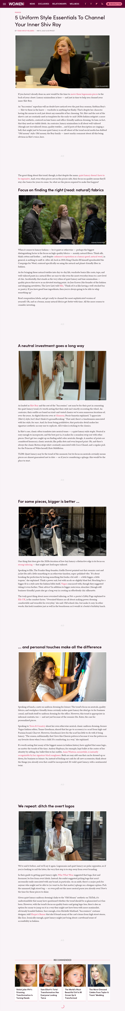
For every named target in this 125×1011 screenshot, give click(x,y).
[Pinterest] (91, 4)
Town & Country (37, 726)
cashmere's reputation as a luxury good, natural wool (78, 256)
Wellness (74, 4)
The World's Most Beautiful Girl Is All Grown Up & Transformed (73, 993)
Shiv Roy (34, 405)
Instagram (102, 398)
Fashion (18, 12)
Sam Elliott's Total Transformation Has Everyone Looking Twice (50, 993)
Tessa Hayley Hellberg (25, 31)
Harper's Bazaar (38, 914)
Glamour (60, 415)
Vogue (64, 583)
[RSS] (102, 4)
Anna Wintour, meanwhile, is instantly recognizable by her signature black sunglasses (58, 753)
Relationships (59, 4)
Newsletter (115, 4)
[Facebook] (85, 4)
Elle (61, 285)
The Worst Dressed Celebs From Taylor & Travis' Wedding (99, 992)
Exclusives (43, 4)
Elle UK (21, 599)
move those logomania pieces (84, 94)
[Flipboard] (97, 4)
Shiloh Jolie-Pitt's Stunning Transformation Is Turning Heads (24, 993)
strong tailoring (25, 564)
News (32, 4)
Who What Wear (65, 875)
